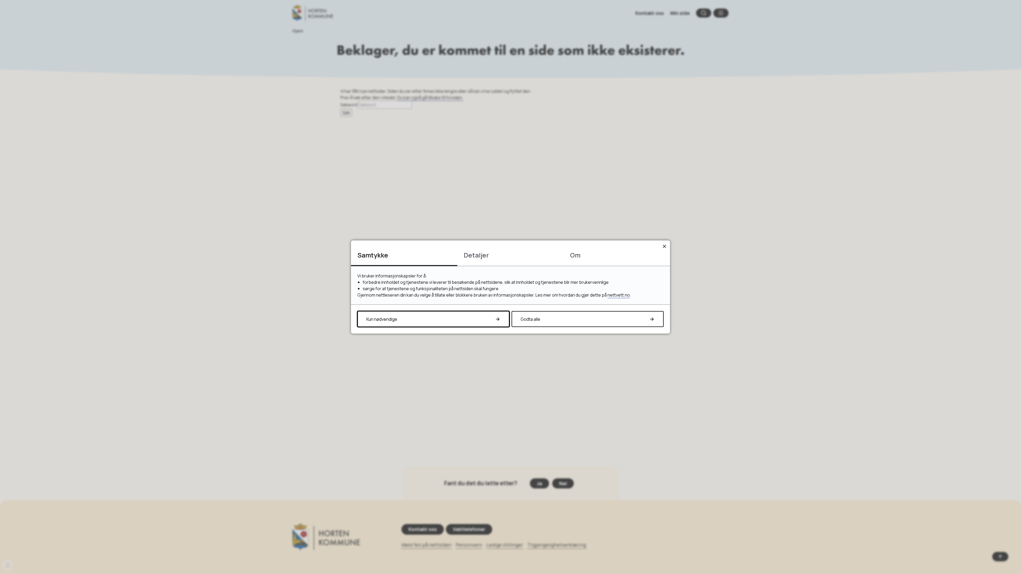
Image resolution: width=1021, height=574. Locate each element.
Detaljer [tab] (476, 255)
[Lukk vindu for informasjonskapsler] (664, 246)
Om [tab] (575, 255)
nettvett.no (619, 295)
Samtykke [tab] (372, 255)
